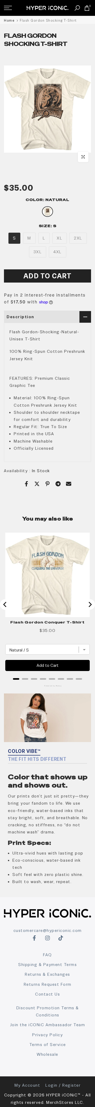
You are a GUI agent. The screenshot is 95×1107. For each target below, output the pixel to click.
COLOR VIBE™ (24, 751)
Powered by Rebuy (47, 686)
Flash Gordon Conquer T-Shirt (47, 622)
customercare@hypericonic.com (47, 930)
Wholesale (47, 1054)
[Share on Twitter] (37, 484)
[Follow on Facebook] (34, 938)
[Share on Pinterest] (47, 484)
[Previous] (5, 604)
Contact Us (47, 994)
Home (9, 20)
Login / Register (62, 1085)
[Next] (89, 604)
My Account (27, 1085)
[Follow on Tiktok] (60, 938)
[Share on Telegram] (58, 484)
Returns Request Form (48, 984)
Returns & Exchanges (47, 974)
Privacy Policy (47, 1035)
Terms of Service (47, 1044)
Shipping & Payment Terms (47, 964)
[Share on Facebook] (26, 484)
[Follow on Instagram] (47, 938)
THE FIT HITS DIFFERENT (37, 759)
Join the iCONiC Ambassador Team (47, 1025)
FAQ (47, 955)
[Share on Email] (68, 484)
